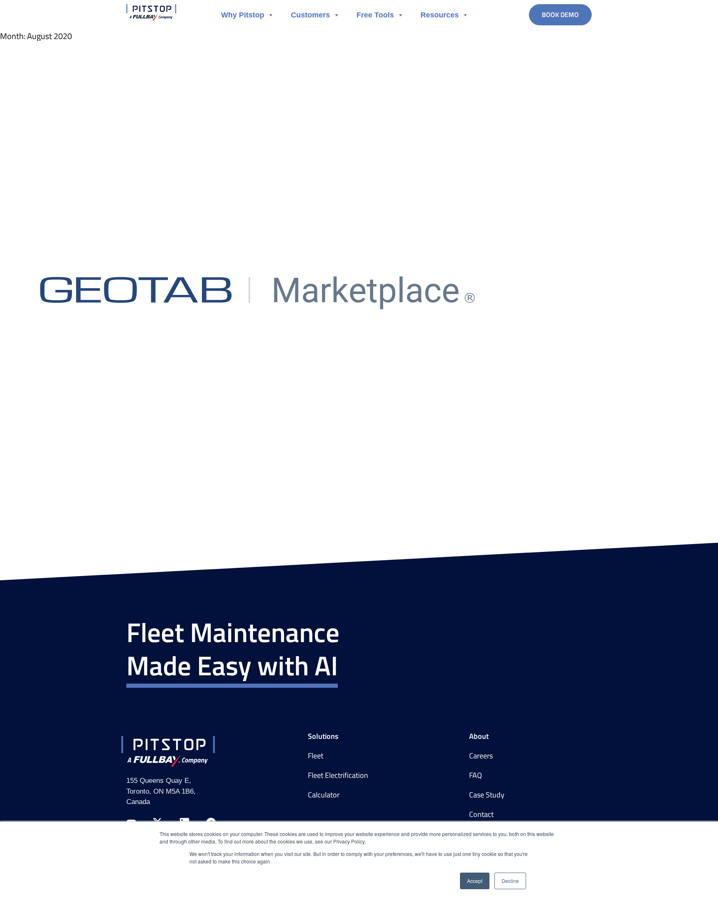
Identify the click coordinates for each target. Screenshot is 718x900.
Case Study (486, 794)
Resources (439, 15)
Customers (310, 15)
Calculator (323, 794)
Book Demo (560, 15)
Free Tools (375, 15)
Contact (481, 814)
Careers (481, 755)
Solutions (323, 736)
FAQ (475, 775)
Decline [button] (510, 880)
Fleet (315, 755)
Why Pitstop (242, 15)
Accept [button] (474, 880)
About (479, 736)
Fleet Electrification (338, 775)
